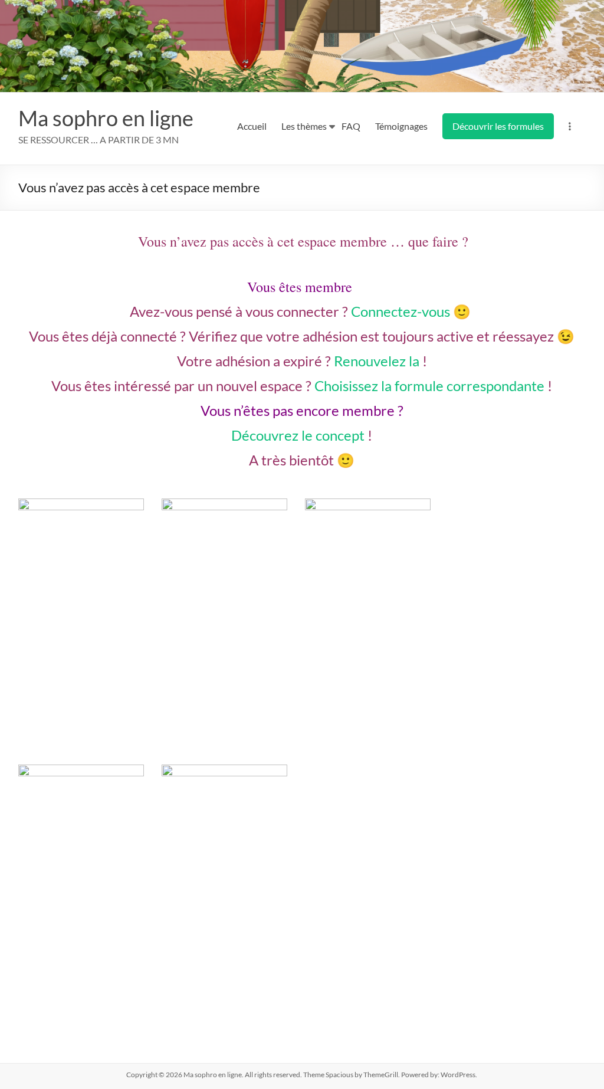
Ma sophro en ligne (105, 118)
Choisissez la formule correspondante (429, 385)
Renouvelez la (376, 360)
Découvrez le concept (298, 435)
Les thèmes (304, 126)
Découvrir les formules (498, 126)
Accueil (252, 126)
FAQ (351, 126)
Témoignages (401, 126)
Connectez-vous (400, 311)
